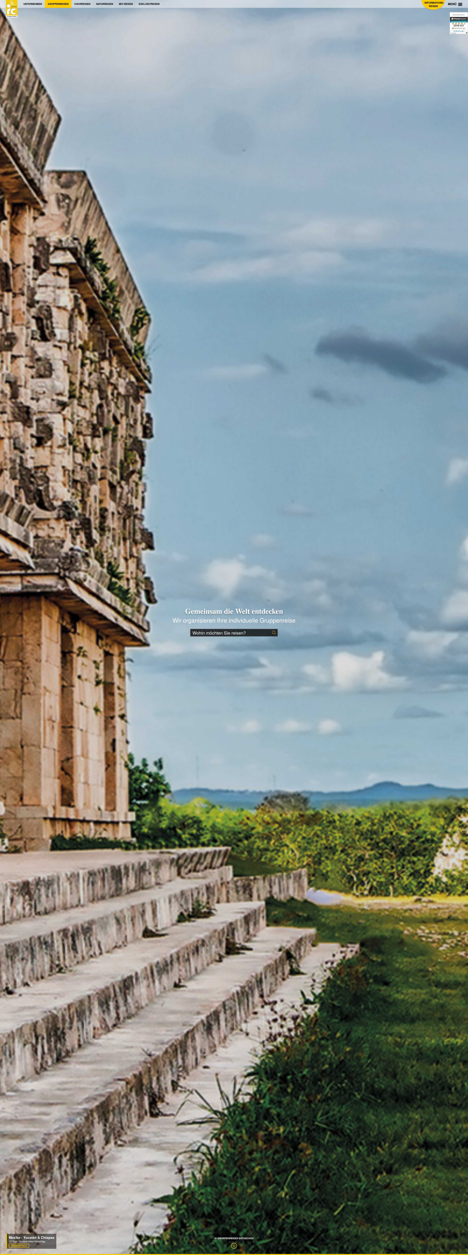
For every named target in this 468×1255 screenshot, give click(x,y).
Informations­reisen (433, 4)
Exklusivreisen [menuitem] (149, 4)
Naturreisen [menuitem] (104, 4)
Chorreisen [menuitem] (82, 4)
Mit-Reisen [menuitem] (126, 4)
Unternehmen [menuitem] (32, 4)
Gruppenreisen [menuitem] (58, 4)
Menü (452, 4)
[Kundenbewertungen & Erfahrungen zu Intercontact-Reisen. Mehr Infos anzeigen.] (459, 23)
